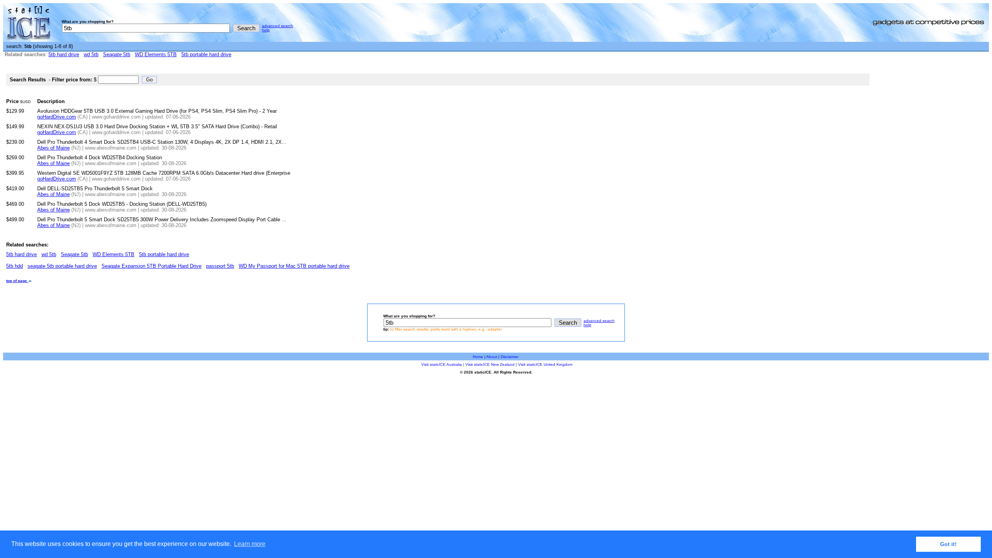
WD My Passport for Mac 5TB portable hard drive (294, 266)
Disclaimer (509, 357)
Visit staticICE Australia (441, 364)
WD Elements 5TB (156, 54)
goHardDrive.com (56, 117)
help (266, 30)
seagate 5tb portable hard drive (62, 266)
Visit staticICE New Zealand (490, 364)
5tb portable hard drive (206, 54)
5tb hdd (14, 266)
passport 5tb (220, 266)
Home (478, 357)
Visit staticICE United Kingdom (545, 364)
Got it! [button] (948, 544)
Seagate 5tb (116, 54)
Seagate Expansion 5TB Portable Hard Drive (152, 266)
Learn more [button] (249, 544)
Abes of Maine (53, 148)
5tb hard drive (63, 54)
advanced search (277, 26)
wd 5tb (91, 54)
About (491, 357)
